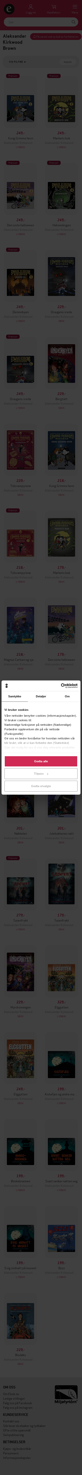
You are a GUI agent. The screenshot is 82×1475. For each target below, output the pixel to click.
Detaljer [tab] (41, 696)
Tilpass (39, 773)
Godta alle (41, 761)
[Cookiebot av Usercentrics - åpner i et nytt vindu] (61, 685)
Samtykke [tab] (14, 696)
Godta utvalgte (41, 785)
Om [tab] (67, 696)
